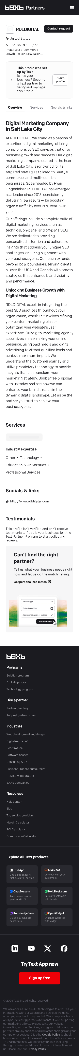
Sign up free (39, 978)
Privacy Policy (37, 1049)
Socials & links (61, 107)
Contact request (58, 28)
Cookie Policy (51, 1034)
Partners (35, 8)
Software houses (17, 755)
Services (36, 107)
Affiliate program (17, 682)
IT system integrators (20, 776)
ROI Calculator (15, 829)
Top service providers (20, 815)
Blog (9, 808)
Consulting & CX (16, 762)
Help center (13, 801)
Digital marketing (17, 741)
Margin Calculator (17, 822)
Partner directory (17, 708)
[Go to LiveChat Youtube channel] (31, 949)
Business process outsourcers (25, 769)
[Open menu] (72, 8)
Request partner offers (21, 715)
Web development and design (25, 734)
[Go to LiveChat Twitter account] (48, 949)
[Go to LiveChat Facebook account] (64, 949)
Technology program (19, 689)
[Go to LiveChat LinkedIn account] (15, 949)
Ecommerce (14, 748)
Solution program (17, 675)
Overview (15, 107)
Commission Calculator (21, 836)
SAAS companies (17, 782)
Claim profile (60, 80)
